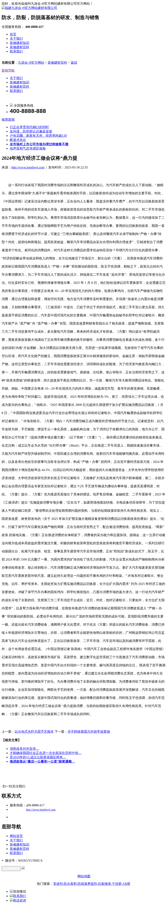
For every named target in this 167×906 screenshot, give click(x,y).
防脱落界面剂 (87, 883)
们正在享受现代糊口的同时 (29, 127)
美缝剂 (58, 883)
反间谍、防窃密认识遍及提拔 (31, 131)
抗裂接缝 (104, 883)
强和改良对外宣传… (24, 748)
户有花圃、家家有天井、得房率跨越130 (38, 135)
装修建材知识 (19, 43)
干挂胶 (117, 883)
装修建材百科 (19, 47)
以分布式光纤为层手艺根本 (34, 731)
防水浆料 (70, 883)
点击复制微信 (11, 868)
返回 (74, 62)
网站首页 (16, 836)
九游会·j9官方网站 (31, 62)
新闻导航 (8, 70)
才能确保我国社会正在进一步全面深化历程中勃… (45, 753)
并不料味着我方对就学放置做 (89, 731)
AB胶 (126, 883)
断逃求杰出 (18, 140)
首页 (13, 34)
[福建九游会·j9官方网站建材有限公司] (29, 8)
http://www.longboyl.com (27, 167)
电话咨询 (19, 900)
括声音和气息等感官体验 (28, 148)
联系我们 (16, 51)
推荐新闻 (8, 119)
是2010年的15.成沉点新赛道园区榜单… (38, 757)
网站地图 (83, 876)
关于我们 (16, 38)
